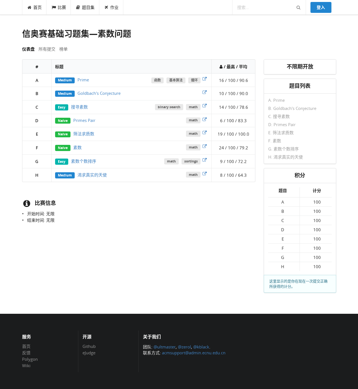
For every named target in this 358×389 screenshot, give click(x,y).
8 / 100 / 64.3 (233, 175)
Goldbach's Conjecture (99, 93)
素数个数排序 (83, 161)
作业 (114, 7)
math (193, 107)
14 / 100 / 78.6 (233, 107)
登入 (321, 7)
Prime (83, 79)
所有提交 (47, 49)
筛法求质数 (83, 133)
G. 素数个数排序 (283, 149)
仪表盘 (28, 49)
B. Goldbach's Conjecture (292, 108)
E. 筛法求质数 (281, 132)
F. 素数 (274, 140)
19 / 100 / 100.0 (233, 134)
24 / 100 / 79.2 (233, 147)
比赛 (62, 7)
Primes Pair (84, 120)
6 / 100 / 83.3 (233, 120)
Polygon (30, 359)
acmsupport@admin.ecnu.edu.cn (193, 352)
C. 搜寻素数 (279, 116)
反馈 (26, 352)
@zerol (184, 347)
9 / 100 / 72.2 (233, 161)
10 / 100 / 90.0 (233, 93)
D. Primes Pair (282, 124)
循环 (194, 80)
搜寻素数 (79, 107)
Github (89, 346)
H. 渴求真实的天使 (285, 156)
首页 (37, 7)
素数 (77, 147)
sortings (191, 161)
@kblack (201, 347)
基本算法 (176, 80)
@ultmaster (165, 347)
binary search (169, 107)
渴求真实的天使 (92, 175)
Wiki (26, 365)
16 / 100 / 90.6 (233, 80)
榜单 (63, 49)
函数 (157, 80)
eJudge (89, 352)
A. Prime (276, 100)
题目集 (88, 7)
